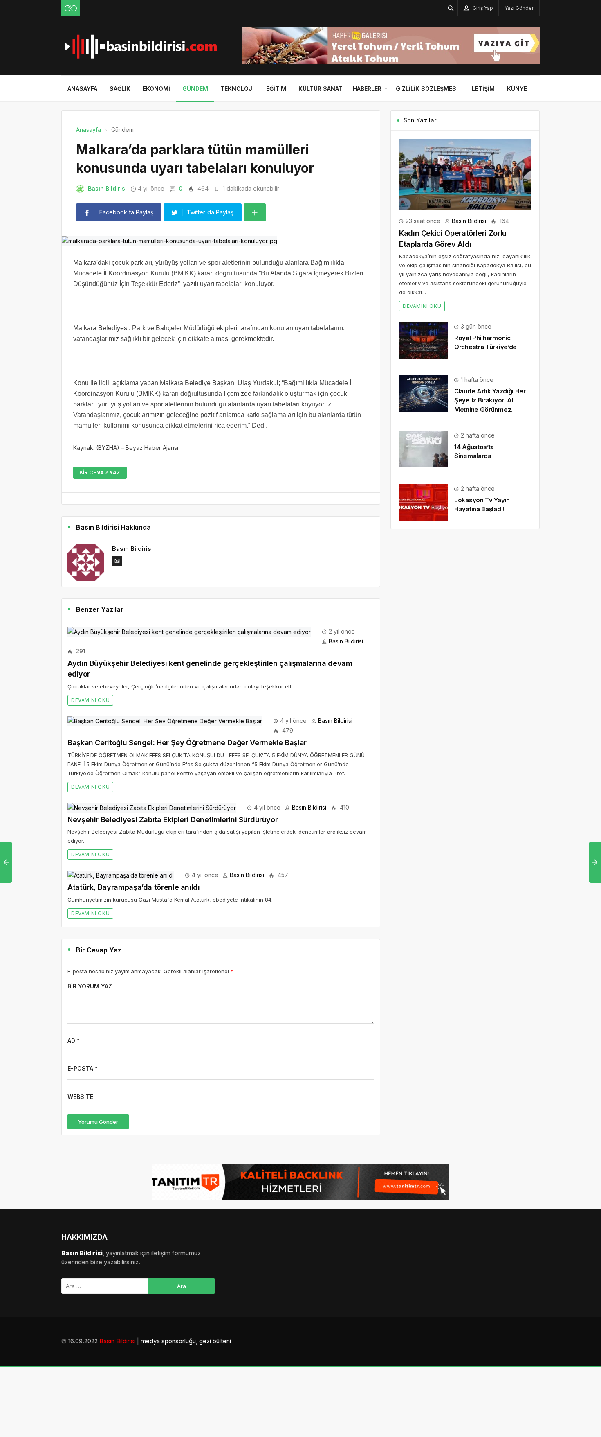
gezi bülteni (215, 1341)
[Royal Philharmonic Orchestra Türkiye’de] (423, 339)
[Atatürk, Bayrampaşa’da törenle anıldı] (120, 874)
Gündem (195, 88)
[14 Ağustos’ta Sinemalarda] (423, 448)
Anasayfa (82, 88)
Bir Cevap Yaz (100, 472)
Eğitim (276, 88)
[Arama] (451, 8)
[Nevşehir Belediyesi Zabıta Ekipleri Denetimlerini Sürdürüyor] (151, 807)
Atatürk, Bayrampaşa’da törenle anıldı (133, 887)
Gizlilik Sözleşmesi (427, 88)
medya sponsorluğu (168, 1341)
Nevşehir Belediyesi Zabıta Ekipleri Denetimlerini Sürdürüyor (172, 819)
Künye (517, 88)
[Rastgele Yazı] (70, 8)
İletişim (482, 88)
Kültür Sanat (320, 88)
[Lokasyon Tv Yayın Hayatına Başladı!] (423, 501)
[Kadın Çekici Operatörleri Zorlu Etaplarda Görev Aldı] (465, 173)
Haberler (367, 88)
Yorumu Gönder (98, 1122)
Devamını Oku (90, 700)
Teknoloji (237, 88)
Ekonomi (156, 88)
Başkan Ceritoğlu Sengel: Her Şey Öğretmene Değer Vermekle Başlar (187, 742)
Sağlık (120, 88)
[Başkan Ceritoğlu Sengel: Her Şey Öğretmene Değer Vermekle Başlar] (164, 720)
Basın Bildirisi (107, 188)
